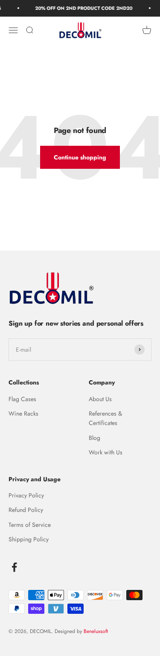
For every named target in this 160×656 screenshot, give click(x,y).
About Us (100, 399)
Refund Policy (26, 510)
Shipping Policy (29, 539)
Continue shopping (80, 157)
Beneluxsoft (95, 631)
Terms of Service (30, 524)
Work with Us (105, 452)
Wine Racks (23, 413)
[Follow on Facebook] (14, 567)
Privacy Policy (26, 495)
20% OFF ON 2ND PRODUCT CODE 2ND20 (82, 8)
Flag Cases (22, 399)
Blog (94, 437)
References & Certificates (105, 418)
